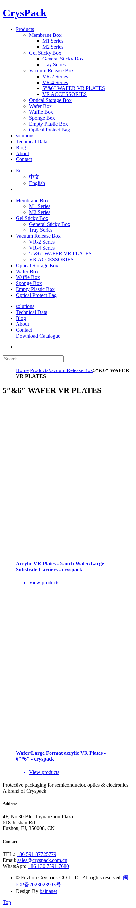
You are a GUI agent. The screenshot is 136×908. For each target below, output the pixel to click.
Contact (24, 330)
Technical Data (31, 312)
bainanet (48, 891)
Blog (21, 318)
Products (39, 370)
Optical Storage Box (37, 265)
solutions (25, 306)
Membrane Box (32, 200)
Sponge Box (29, 283)
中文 (34, 176)
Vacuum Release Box (38, 236)
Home (22, 370)
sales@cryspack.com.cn (42, 860)
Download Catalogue (38, 336)
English (37, 183)
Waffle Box (28, 277)
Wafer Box (27, 271)
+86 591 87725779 (36, 854)
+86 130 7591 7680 (48, 866)
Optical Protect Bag (36, 295)
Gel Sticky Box (32, 218)
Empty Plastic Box (35, 289)
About (22, 324)
